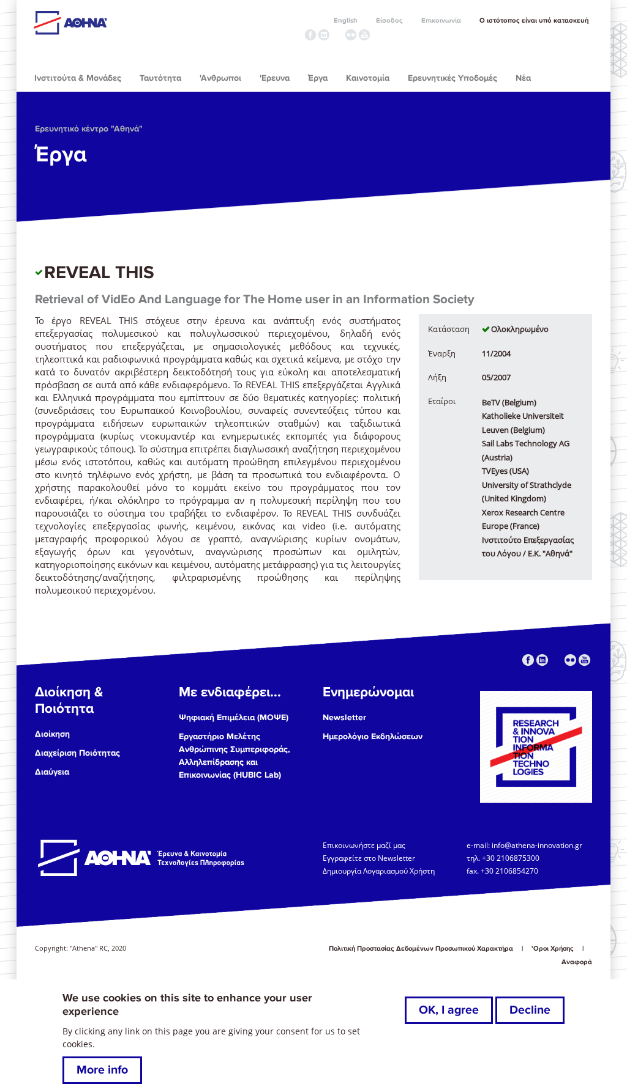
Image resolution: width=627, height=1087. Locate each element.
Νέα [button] (523, 78)
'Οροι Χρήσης (552, 949)
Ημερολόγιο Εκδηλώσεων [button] (372, 736)
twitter (337, 35)
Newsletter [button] (344, 717)
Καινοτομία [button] (367, 78)
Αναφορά (576, 962)
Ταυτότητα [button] (160, 78)
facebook (310, 35)
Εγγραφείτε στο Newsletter (370, 858)
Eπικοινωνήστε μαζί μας (364, 845)
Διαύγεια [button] (52, 772)
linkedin (324, 35)
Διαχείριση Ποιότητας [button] (77, 753)
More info (102, 1070)
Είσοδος (389, 20)
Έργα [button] (318, 78)
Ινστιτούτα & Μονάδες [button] (77, 78)
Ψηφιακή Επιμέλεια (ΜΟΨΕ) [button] (233, 717)
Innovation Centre (101, 22)
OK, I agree (449, 1010)
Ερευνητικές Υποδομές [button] (452, 78)
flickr (351, 35)
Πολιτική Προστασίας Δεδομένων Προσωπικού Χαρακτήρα (421, 949)
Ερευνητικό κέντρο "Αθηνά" (89, 128)
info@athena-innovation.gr (537, 845)
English (346, 20)
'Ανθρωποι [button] (220, 78)
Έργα (61, 154)
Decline (529, 1010)
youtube (364, 35)
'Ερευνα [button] (275, 78)
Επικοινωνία (441, 20)
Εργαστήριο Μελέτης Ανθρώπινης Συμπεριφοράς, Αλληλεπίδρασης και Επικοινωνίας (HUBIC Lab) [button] (234, 755)
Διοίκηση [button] (52, 734)
